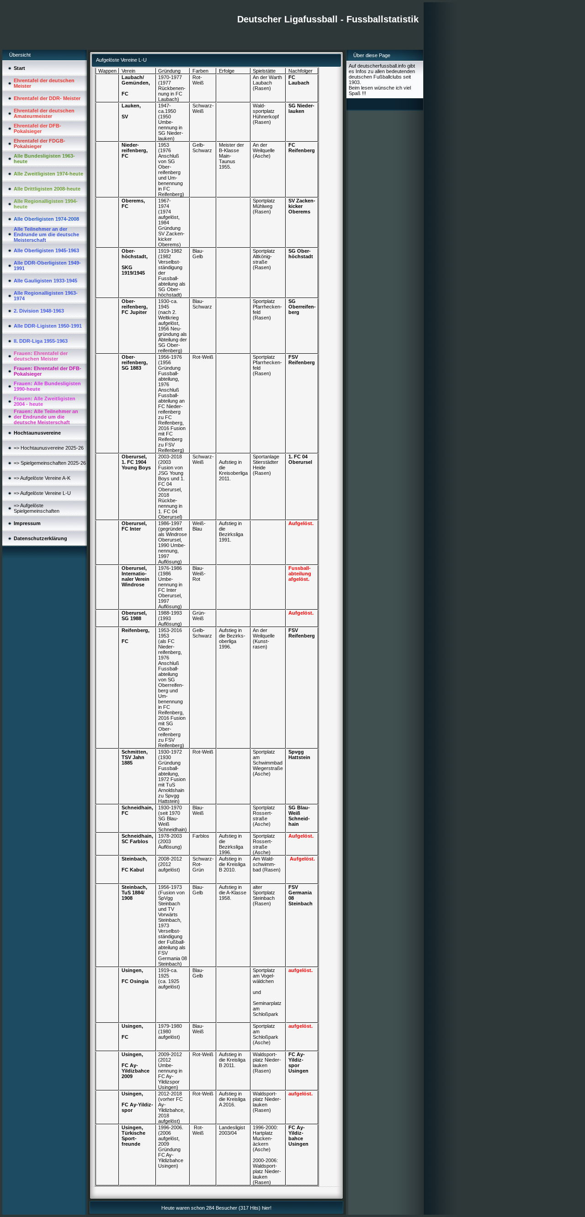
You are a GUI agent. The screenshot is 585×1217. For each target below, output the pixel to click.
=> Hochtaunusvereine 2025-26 (49, 448)
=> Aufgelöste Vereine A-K (42, 478)
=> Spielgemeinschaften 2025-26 (50, 463)
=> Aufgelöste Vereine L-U (42, 493)
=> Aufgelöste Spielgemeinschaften (36, 508)
